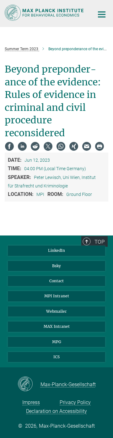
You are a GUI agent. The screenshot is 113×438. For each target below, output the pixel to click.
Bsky (56, 265)
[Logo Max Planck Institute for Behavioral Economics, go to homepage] (45, 13)
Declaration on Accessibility (56, 411)
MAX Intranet (57, 326)
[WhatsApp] (61, 146)
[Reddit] (35, 146)
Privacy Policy (75, 402)
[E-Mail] (86, 146)
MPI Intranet (56, 296)
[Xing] (73, 146)
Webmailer (56, 311)
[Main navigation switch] (101, 14)
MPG (56, 341)
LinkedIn (56, 250)
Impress (31, 402)
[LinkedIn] (22, 146)
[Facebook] (9, 146)
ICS (56, 356)
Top (99, 242)
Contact (56, 280)
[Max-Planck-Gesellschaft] (29, 384)
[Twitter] (48, 146)
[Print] (99, 146)
